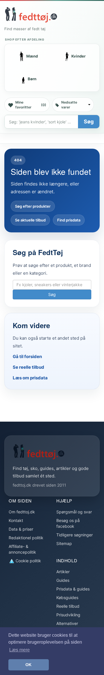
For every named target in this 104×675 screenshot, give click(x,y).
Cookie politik (27, 560)
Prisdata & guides (73, 588)
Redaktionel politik (26, 537)
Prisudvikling (68, 614)
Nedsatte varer (69, 104)
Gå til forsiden (27, 356)
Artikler (63, 571)
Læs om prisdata (30, 377)
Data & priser (21, 529)
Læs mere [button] (19, 649)
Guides (62, 580)
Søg (89, 121)
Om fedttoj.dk (22, 511)
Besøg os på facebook (68, 523)
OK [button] (28, 664)
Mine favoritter (30, 104)
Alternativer (67, 623)
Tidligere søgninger (74, 534)
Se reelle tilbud (28, 367)
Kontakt (16, 520)
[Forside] (30, 14)
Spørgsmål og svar (74, 511)
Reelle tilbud (67, 606)
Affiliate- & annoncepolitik (22, 549)
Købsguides (67, 597)
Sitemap (64, 543)
